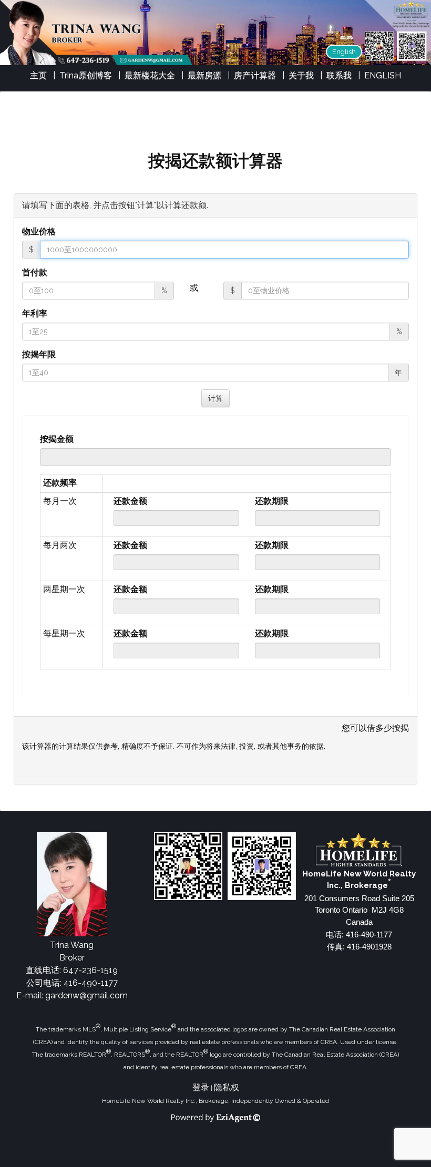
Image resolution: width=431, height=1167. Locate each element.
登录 (200, 1087)
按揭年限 (39, 354)
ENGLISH (382, 75)
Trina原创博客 (85, 75)
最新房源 (204, 75)
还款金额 (130, 501)
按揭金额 (57, 439)
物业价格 (39, 231)
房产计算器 (255, 75)
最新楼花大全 (150, 75)
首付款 (34, 272)
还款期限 (272, 501)
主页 (38, 75)
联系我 (339, 75)
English (344, 52)
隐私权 (226, 1087)
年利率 (34, 313)
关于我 (301, 75)
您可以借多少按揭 (375, 728)
